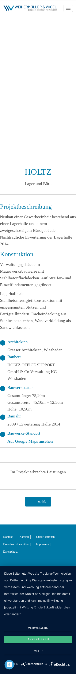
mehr (38, 651)
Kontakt (8, 536)
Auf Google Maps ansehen (30, 441)
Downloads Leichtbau (16, 544)
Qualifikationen (45, 536)
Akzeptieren (38, 639)
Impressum (42, 544)
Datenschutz (10, 551)
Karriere (24, 536)
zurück (42, 501)
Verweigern (38, 628)
